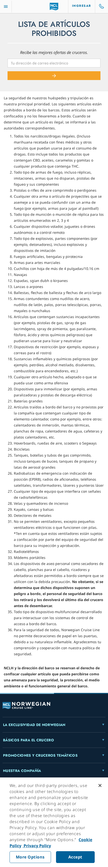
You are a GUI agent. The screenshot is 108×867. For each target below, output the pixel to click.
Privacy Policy (37, 845)
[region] (54, 822)
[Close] (99, 785)
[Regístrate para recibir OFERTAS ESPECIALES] (54, 75)
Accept (75, 857)
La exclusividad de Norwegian (34, 724)
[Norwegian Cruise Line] (54, 6)
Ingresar (81, 6)
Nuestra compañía (22, 770)
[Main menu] (6, 7)
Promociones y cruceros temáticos (40, 755)
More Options (30, 857)
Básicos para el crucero (28, 740)
